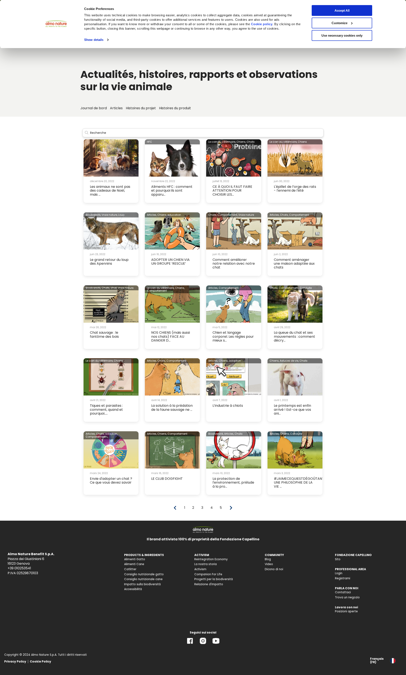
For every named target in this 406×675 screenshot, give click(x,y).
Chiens (302, 142)
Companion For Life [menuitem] (208, 574)
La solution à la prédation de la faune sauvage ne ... (172, 407)
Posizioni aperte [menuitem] (346, 611)
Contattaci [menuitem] (343, 592)
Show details (93, 39)
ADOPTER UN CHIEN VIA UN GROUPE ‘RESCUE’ (170, 261)
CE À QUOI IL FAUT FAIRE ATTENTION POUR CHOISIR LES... (232, 190)
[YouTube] (215, 644)
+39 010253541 (19, 568)
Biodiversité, (93, 215)
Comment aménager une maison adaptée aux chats (294, 263)
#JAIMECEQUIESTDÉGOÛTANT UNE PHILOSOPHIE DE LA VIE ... (299, 482)
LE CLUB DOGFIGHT (167, 478)
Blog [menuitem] (268, 559)
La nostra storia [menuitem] (205, 564)
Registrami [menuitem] (342, 578)
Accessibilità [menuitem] (133, 589)
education (174, 215)
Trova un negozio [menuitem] (347, 597)
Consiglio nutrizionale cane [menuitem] (143, 579)
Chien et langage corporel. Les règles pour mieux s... (233, 336)
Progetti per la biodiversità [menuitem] (213, 579)
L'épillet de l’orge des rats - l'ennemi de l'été (295, 188)
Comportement (299, 215)
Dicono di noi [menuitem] (274, 569)
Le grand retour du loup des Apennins (109, 261)
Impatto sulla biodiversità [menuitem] (142, 584)
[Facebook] (190, 644)
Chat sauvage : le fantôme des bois (104, 334)
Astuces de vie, (289, 360)
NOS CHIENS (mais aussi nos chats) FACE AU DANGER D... (170, 336)
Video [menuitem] (269, 564)
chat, (114, 288)
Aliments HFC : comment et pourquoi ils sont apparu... (171, 190)
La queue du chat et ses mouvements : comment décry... (294, 336)
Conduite (306, 288)
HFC (149, 142)
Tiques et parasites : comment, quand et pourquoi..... (106, 409)
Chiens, (241, 142)
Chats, (212, 215)
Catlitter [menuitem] (130, 569)
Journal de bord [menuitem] (93, 108)
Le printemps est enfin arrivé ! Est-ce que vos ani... (292, 409)
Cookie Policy (40, 662)
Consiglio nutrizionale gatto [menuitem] (144, 574)
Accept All (342, 10)
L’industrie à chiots (228, 405)
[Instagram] (202, 644)
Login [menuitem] (338, 573)
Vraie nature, (110, 215)
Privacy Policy (15, 662)
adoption (235, 360)
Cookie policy (262, 24)
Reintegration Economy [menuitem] (211, 559)
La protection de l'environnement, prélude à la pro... (233, 482)
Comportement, (227, 215)
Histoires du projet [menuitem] (141, 108)
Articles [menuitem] (116, 108)
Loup (121, 215)
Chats (251, 142)
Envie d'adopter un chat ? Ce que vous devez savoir (111, 480)
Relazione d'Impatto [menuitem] (208, 584)
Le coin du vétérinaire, (222, 142)
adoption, (111, 434)
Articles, (152, 215)
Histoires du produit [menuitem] (175, 108)
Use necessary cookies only (341, 35)
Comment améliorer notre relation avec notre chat (234, 263)
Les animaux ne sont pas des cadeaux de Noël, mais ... (110, 190)
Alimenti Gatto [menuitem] (134, 559)
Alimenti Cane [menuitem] (134, 564)
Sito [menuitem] (337, 559)
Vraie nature (246, 215)
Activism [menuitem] (200, 569)
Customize (339, 23)
